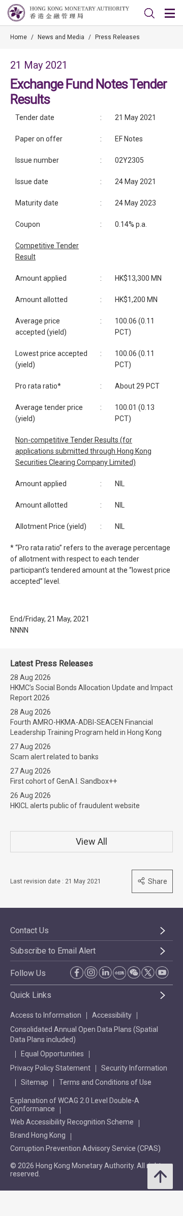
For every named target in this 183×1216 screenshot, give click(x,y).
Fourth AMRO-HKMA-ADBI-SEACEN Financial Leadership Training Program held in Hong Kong (86, 727)
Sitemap (34, 1082)
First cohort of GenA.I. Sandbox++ (63, 781)
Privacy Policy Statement (50, 1068)
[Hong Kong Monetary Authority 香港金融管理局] (68, 12)
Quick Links (30, 995)
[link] (149, 13)
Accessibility (112, 1015)
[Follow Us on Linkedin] (105, 972)
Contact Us (29, 930)
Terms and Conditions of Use (105, 1082)
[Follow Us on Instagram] (91, 972)
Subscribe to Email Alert (53, 951)
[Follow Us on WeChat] (133, 972)
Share (157, 881)
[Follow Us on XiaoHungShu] (119, 973)
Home (18, 37)
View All (91, 841)
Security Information (134, 1068)
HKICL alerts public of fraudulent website (75, 806)
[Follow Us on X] (148, 972)
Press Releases (117, 37)
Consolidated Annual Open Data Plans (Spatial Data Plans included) (84, 1034)
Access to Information (45, 1015)
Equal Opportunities (52, 1054)
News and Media (61, 37)
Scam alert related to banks (54, 757)
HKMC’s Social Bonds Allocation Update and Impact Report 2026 (91, 693)
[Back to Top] (160, 1176)
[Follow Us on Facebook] (76, 972)
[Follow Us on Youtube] (162, 972)
